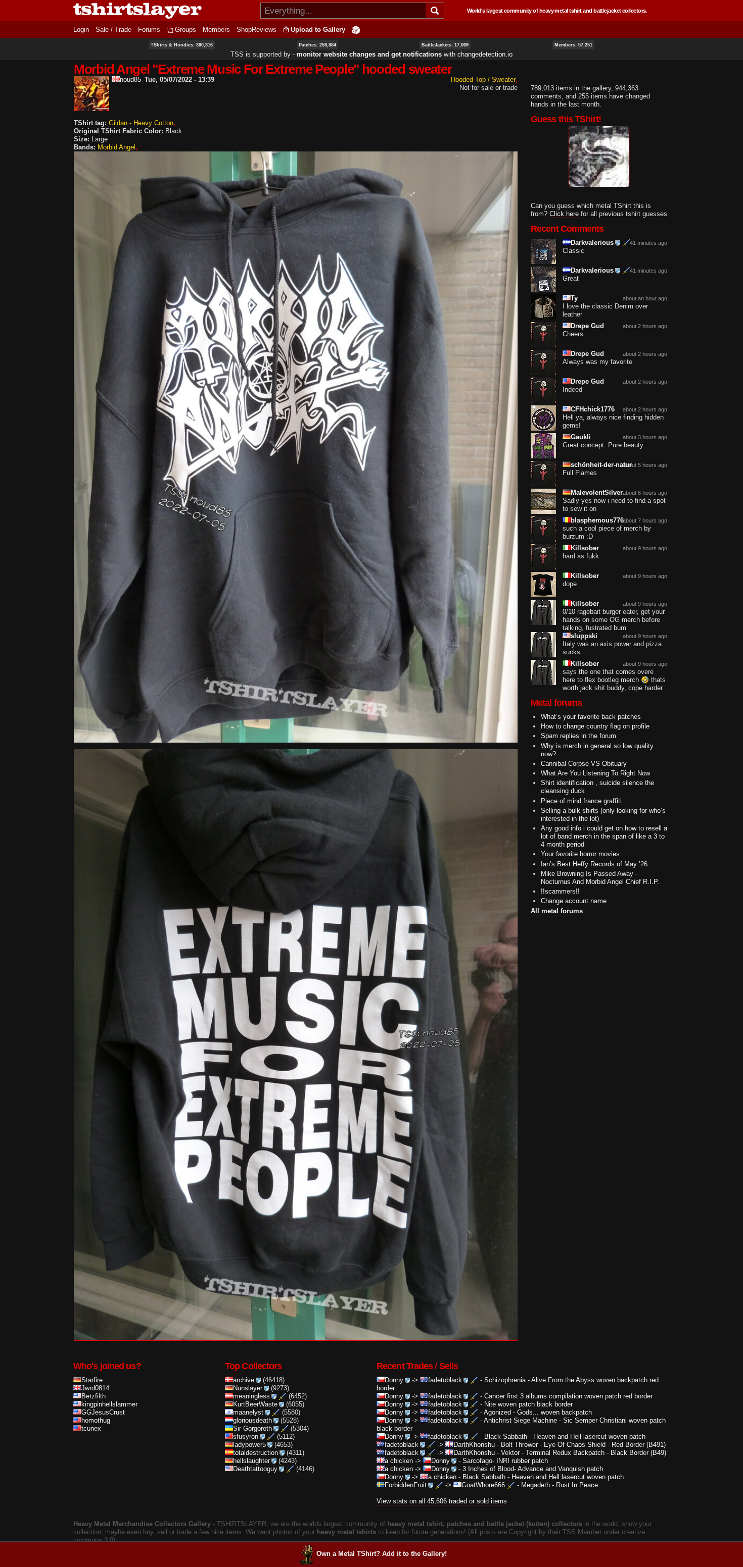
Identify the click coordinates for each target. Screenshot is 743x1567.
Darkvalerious (592, 242)
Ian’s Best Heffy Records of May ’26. (595, 864)
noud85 (130, 79)
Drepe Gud (587, 326)
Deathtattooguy (255, 1469)
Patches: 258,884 (317, 44)
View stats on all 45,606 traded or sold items (442, 1501)
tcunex (91, 1428)
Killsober (585, 548)
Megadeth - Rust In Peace (559, 1485)
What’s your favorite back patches (591, 716)
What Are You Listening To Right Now (595, 773)
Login (81, 29)
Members (216, 29)
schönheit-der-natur (601, 464)
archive (243, 1380)
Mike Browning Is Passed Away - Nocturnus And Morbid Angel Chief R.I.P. (600, 877)
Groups (185, 29)
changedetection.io (485, 54)
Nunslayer (247, 1388)
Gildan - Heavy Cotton (141, 123)
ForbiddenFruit (406, 1485)
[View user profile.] (91, 107)
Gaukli (581, 437)
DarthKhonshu (474, 1444)
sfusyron (245, 1436)
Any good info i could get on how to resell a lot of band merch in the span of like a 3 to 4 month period (604, 836)
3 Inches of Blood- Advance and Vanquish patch (532, 1469)
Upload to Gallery (318, 29)
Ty (574, 298)
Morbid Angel (116, 147)
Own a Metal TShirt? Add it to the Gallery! (381, 1553)
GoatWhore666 (483, 1485)
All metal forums (557, 911)
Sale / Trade (113, 29)
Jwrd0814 (95, 1388)
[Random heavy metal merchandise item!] (356, 29)
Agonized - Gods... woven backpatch (538, 1412)
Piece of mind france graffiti (581, 801)
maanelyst (248, 1412)
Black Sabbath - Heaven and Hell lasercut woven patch (564, 1436)
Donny (394, 1380)
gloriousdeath (252, 1420)
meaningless (251, 1396)
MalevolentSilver (597, 492)
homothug (95, 1420)
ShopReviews (256, 29)
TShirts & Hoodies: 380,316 (182, 44)
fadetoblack (445, 1380)
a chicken (399, 1461)
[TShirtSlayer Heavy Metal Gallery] (163, 11)
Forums (149, 29)
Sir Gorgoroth (252, 1428)
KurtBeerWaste (255, 1404)
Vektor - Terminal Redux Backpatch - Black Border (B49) (583, 1452)
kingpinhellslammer (109, 1404)
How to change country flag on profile (595, 726)
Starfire (92, 1380)
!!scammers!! (560, 891)
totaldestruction (255, 1452)
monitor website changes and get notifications (369, 54)
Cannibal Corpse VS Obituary (584, 763)
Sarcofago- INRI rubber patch (505, 1461)
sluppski (584, 636)
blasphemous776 (597, 520)
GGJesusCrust (103, 1412)
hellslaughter (251, 1461)
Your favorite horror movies (580, 854)
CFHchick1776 (593, 409)
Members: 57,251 (573, 44)
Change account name (574, 901)
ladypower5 (249, 1444)
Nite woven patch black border (528, 1404)
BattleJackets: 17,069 (445, 44)
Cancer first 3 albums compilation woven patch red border (568, 1396)
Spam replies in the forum (578, 736)
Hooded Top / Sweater (483, 79)
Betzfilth (93, 1396)
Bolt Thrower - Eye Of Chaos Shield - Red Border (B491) (583, 1444)
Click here (564, 214)
